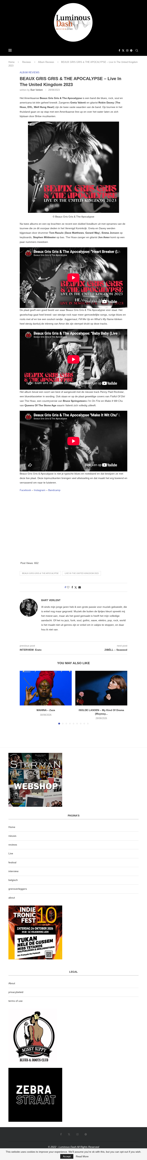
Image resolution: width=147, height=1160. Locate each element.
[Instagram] (127, 50)
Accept (67, 1156)
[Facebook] (119, 50)
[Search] (137, 50)
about (11, 897)
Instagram (39, 490)
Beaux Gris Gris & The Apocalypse (40, 573)
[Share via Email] (79, 587)
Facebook (25, 490)
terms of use (15, 1000)
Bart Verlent (36, 90)
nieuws (12, 835)
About (11, 983)
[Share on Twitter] (75, 587)
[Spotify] (131, 50)
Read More (82, 1156)
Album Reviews (46, 62)
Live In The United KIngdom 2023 (82, 573)
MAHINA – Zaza (46, 710)
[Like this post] (68, 587)
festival (12, 862)
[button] (25, 697)
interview (13, 871)
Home (11, 62)
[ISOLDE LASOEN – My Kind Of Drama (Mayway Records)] (101, 688)
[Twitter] (123, 50)
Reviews (26, 62)
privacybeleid (15, 992)
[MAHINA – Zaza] (46, 688)
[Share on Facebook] (72, 587)
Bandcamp (54, 490)
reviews (12, 844)
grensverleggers (17, 888)
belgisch (13, 880)
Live (10, 853)
